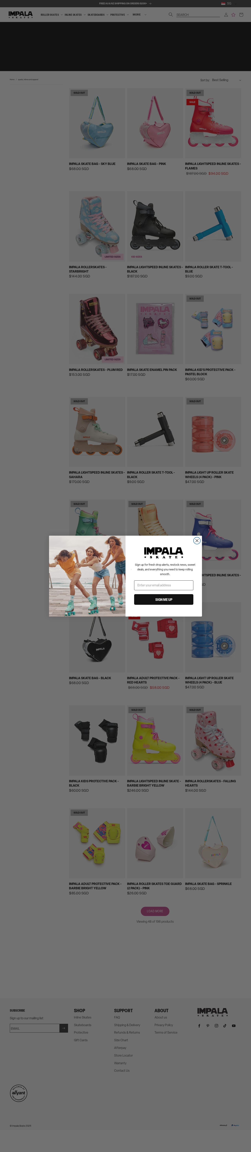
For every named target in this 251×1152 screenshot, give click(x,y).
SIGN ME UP (163, 599)
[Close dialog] (197, 540)
